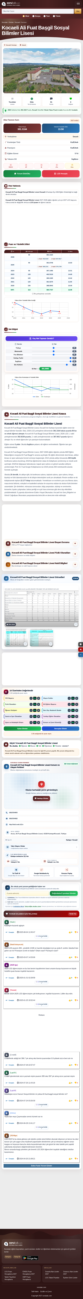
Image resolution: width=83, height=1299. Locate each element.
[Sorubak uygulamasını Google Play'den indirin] (30, 1258)
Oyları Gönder (22, 728)
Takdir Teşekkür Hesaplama (10, 1278)
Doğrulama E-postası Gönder (64, 893)
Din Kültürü (18, 365)
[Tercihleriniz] (80, 654)
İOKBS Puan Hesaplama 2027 (29, 1273)
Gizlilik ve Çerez (46, 1291)
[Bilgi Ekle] (80, 644)
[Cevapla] (9, 932)
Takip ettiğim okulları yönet (33, 906)
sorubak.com (41, 1287)
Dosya (37, 16)
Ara (77, 11)
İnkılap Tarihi (18, 358)
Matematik (18, 351)
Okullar (11, 22)
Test (48, 16)
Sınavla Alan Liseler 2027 (52, 1273)
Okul (27, 16)
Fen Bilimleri (18, 355)
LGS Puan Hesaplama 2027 (11, 1273)
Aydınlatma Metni (18, 906)
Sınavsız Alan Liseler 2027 (70, 1273)
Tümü (58, 16)
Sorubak (4, 22)
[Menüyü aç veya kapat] (78, 4)
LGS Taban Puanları (52, 1278)
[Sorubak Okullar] (11, 4)
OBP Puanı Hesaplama (27, 1278)
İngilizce (18, 361)
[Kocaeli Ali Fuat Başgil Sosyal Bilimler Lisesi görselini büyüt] (16, 638)
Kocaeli (17, 22)
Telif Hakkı (35, 1291)
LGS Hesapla (62, 174)
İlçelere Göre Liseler (70, 1278)
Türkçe (18, 348)
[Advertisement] (41, 222)
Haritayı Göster (42, 798)
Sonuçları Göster (60, 728)
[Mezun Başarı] (80, 649)
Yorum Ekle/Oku (23, 174)
